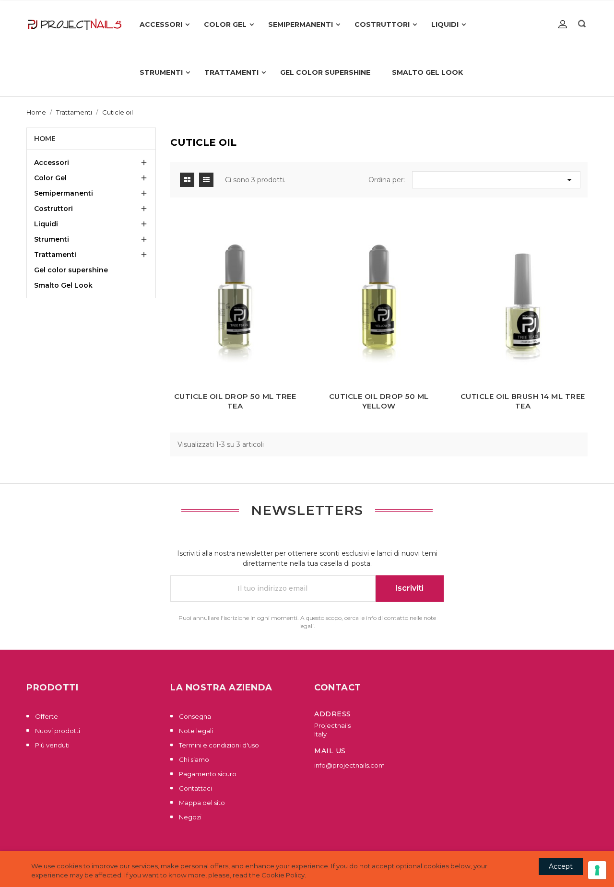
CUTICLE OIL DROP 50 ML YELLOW (379, 401)
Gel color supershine (71, 270)
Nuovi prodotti (57, 731)
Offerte (46, 716)
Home (45, 138)
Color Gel (50, 178)
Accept (561, 866)
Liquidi (46, 224)
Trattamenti (55, 254)
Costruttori (53, 208)
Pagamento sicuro (206, 774)
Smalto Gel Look (63, 285)
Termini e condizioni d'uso (218, 745)
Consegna (194, 716)
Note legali (195, 731)
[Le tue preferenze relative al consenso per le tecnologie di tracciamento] (597, 870)
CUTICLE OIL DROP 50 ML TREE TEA (235, 401)
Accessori (51, 162)
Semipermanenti (63, 193)
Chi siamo (193, 759)
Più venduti (52, 745)
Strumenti (51, 239)
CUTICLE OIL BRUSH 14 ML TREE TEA (522, 401)
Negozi (189, 817)
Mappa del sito (201, 802)
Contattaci (194, 788)
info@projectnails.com (349, 765)
